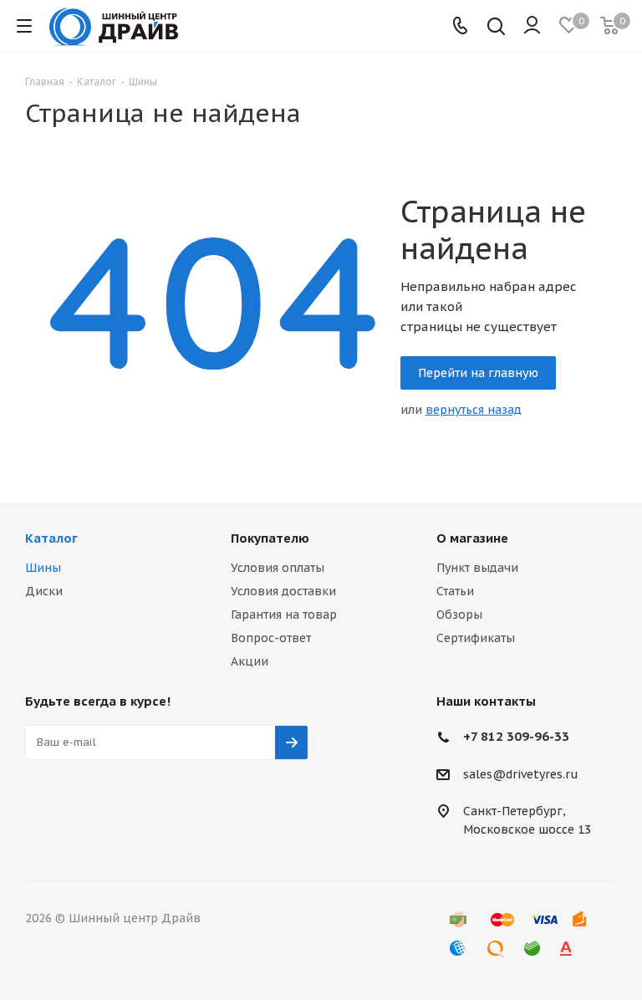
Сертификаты (475, 637)
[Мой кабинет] (532, 25)
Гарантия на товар (284, 614)
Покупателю (270, 538)
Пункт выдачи (477, 567)
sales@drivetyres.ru (520, 774)
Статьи (455, 591)
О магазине (472, 538)
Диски (44, 591)
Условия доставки (283, 591)
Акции (249, 661)
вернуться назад (473, 409)
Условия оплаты (277, 567)
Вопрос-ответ (271, 637)
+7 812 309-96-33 (516, 736)
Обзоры (459, 614)
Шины (43, 567)
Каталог (51, 538)
